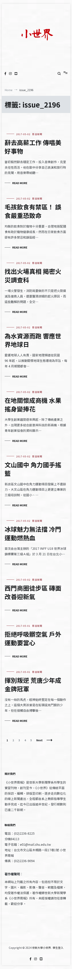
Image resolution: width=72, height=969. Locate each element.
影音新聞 (37, 134)
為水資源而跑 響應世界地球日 (33, 340)
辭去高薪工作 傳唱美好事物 (33, 146)
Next (39, 740)
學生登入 (58, 948)
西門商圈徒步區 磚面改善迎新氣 (33, 592)
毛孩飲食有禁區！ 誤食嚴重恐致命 (33, 211)
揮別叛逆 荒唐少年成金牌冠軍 (33, 684)
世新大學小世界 (41, 948)
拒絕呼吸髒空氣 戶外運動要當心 (33, 638)
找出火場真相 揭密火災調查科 (33, 275)
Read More (19, 183)
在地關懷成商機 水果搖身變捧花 (33, 404)
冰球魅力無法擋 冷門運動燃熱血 (33, 533)
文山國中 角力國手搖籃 (33, 469)
